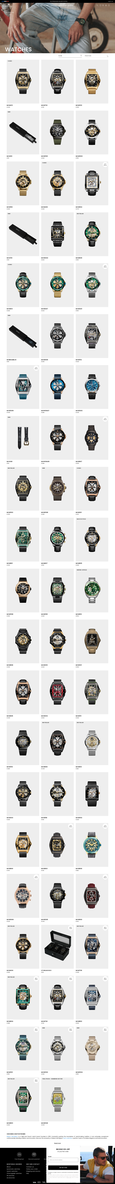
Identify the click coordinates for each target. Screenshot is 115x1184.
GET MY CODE (63, 1167)
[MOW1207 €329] (57, 285)
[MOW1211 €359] (92, 641)
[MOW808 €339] (23, 641)
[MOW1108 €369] (23, 590)
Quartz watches (12, 1171)
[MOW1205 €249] (57, 896)
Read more (57, 1143)
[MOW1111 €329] (92, 692)
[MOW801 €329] (23, 540)
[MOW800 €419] (23, 845)
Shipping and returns (33, 1171)
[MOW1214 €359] (57, 692)
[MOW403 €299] (23, 794)
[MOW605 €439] (23, 692)
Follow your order (32, 1169)
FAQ (27, 1173)
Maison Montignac (12, 1136)
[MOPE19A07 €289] (57, 387)
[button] (111, 1)
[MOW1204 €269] (57, 234)
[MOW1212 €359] (92, 82)
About (9, 1167)
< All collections (9, 12)
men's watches (67, 1138)
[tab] (15, 1171)
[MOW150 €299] (23, 183)
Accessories (11, 1178)
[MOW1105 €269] (57, 590)
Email (49, 1156)
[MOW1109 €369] (57, 132)
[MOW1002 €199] (92, 132)
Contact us (30, 1167)
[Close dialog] (111, 1148)
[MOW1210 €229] (57, 641)
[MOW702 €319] (57, 82)
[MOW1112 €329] (92, 336)
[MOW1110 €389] (23, 743)
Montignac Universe (14, 1164)
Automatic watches (13, 1169)
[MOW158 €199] (57, 794)
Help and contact (33, 1164)
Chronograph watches (14, 1173)
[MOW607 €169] (57, 540)
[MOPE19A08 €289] (57, 438)
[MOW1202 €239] (92, 387)
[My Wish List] (100, 5)
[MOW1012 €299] (92, 794)
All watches (10, 1175)
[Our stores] (103, 5)
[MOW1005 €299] (57, 336)
